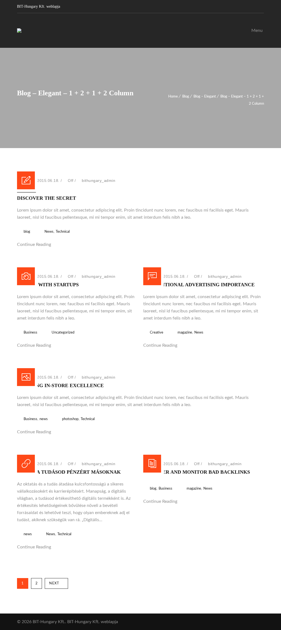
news (44, 419)
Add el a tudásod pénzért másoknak (69, 472)
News (49, 232)
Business (30, 332)
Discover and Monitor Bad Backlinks (196, 472)
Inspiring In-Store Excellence (60, 385)
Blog (185, 96)
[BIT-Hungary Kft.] (19, 30)
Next (54, 583)
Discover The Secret (46, 198)
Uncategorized (63, 332)
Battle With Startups (48, 284)
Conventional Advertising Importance (199, 284)
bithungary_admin (98, 180)
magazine (185, 332)
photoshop (70, 419)
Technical (63, 232)
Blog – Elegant (204, 96)
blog (27, 232)
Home (173, 96)
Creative (156, 332)
